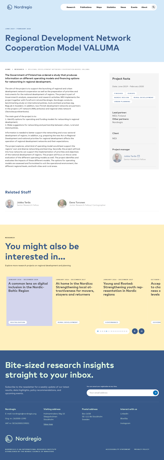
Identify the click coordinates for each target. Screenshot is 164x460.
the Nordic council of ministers (37, 451)
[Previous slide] (135, 331)
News (123, 7)
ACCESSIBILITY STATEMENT (118, 449)
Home (7, 69)
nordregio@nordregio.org (24, 414)
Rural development (144, 97)
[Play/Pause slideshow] (98, 331)
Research (71, 7)
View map (48, 424)
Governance (110, 322)
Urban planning (122, 101)
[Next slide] (141, 331)
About (144, 7)
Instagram (125, 423)
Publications (85, 7)
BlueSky (124, 418)
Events (134, 7)
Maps (99, 7)
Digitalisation (16, 322)
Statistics (111, 7)
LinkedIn (124, 414)
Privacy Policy (141, 449)
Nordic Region (121, 97)
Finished (118, 93)
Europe (131, 93)
